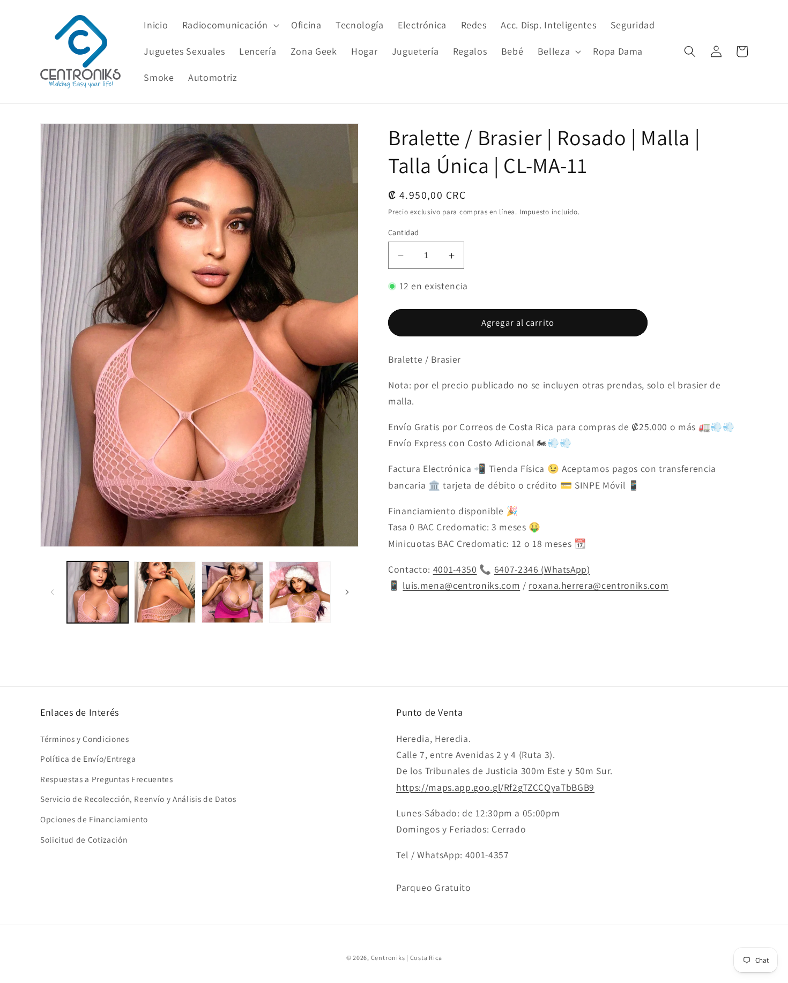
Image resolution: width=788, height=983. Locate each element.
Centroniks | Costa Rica (406, 958)
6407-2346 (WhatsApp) (542, 569)
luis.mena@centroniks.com (461, 585)
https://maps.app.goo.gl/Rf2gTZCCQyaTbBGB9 (495, 787)
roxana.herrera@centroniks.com (598, 585)
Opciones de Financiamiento (94, 818)
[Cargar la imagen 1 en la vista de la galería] (98, 592)
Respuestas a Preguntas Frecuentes (106, 778)
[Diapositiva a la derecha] (347, 592)
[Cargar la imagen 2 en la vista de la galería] (165, 592)
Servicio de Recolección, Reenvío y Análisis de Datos (138, 798)
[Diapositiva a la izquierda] (52, 592)
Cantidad (403, 232)
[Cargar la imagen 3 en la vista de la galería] (232, 592)
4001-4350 (455, 569)
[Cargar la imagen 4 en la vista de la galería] (300, 592)
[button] (229, 25)
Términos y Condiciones (84, 738)
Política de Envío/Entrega (88, 758)
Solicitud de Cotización (83, 839)
